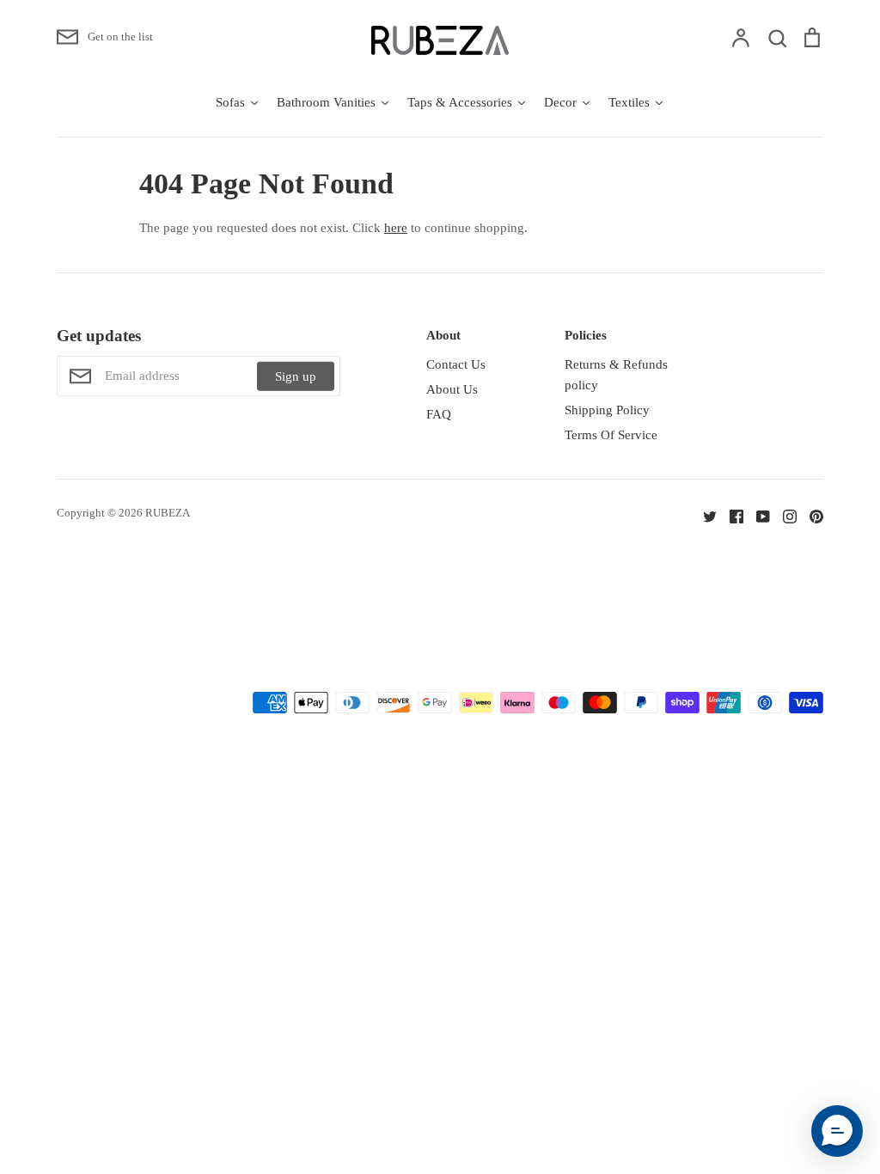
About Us (452, 389)
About (443, 335)
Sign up (295, 376)
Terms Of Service (611, 435)
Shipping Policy (607, 410)
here (395, 228)
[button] (837, 1131)
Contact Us (456, 364)
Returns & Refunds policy (616, 375)
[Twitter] (703, 516)
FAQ (438, 414)
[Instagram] (783, 516)
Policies (586, 335)
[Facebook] (730, 516)
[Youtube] (756, 516)
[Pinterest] (810, 516)
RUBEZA (167, 512)
